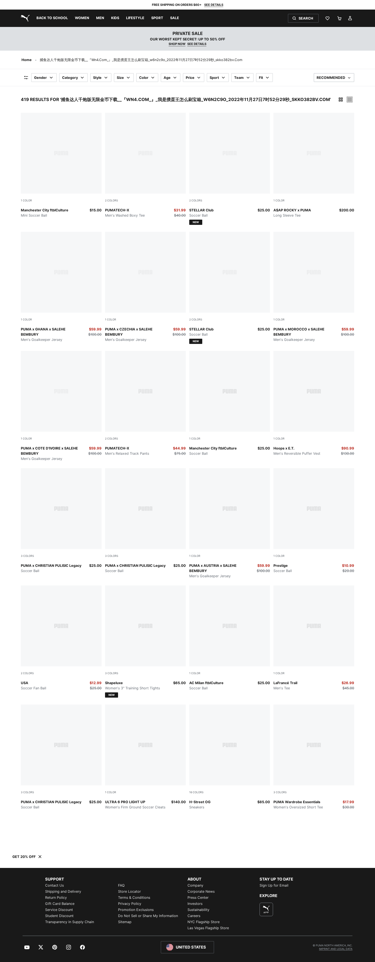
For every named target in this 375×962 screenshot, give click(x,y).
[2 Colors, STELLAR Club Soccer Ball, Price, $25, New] (229, 169)
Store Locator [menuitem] (129, 891)
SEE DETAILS (213, 5)
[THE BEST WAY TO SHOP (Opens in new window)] (266, 909)
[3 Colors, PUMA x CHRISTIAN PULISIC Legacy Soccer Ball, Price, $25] (61, 520)
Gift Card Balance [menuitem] (59, 903)
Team (239, 77)
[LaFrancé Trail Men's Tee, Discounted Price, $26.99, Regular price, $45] (313, 638)
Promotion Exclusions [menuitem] (136, 909)
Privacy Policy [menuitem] (129, 903)
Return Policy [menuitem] (56, 897)
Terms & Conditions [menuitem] (134, 897)
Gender (40, 77)
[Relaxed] (349, 99)
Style (97, 77)
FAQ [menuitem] (121, 885)
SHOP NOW (177, 44)
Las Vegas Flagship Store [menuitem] (208, 928)
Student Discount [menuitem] (59, 916)
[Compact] (340, 99)
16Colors (196, 792)
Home (26, 60)
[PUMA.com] (24, 18)
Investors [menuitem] (195, 903)
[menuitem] (52, 18)
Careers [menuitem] (194, 916)
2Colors (111, 200)
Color (143, 77)
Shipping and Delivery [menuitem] (63, 891)
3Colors (27, 555)
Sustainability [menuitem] (198, 909)
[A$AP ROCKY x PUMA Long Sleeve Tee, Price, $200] (313, 165)
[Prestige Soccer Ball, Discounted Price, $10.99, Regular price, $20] (313, 520)
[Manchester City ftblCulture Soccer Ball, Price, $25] (229, 403)
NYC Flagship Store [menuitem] (204, 922)
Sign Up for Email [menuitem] (274, 885)
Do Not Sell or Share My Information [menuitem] (148, 916)
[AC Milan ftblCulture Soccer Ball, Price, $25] (229, 638)
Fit (261, 77)
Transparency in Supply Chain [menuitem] (69, 922)
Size (120, 77)
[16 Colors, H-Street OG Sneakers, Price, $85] (229, 757)
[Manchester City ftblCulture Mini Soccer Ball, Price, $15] (61, 165)
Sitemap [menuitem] (125, 922)
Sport (214, 77)
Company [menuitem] (195, 885)
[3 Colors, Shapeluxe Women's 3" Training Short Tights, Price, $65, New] (145, 641)
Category (70, 77)
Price (190, 77)
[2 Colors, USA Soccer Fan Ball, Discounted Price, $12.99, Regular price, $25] (61, 638)
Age (167, 77)
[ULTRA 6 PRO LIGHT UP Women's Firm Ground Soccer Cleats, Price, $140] (145, 757)
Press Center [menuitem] (198, 897)
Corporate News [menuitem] (201, 891)
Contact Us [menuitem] (54, 885)
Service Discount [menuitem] (59, 909)
